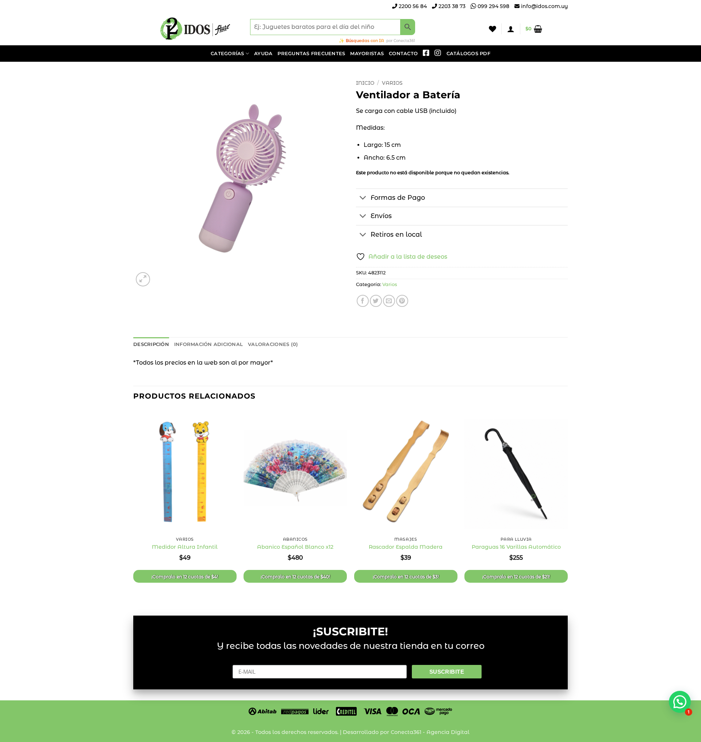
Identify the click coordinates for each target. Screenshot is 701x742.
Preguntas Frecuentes (311, 53)
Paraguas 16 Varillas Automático (516, 547)
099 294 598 (492, 6)
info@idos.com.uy (544, 6)
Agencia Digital (448, 732)
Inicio (365, 83)
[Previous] (133, 506)
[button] (510, 29)
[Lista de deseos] (492, 29)
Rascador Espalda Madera (406, 547)
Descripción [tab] (151, 344)
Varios (392, 83)
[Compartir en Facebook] (363, 301)
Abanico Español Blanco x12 (295, 547)
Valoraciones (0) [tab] (273, 344)
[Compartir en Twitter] (376, 301)
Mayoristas (367, 53)
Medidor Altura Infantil (185, 547)
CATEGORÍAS (227, 53)
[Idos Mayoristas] (195, 29)
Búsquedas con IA (365, 40)
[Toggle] (363, 198)
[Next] (567, 506)
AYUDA (263, 53)
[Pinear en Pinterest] (402, 301)
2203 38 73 (451, 6)
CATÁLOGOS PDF (468, 53)
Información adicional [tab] (208, 344)
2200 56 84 (412, 6)
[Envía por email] (389, 301)
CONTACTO (403, 53)
